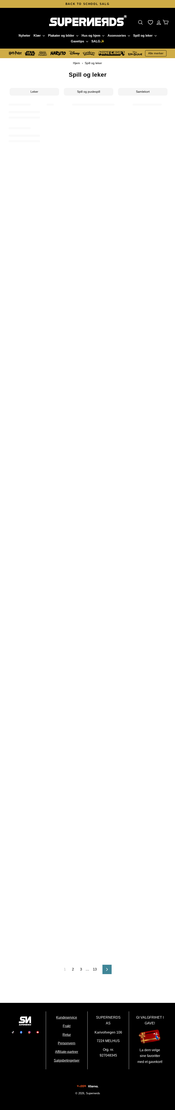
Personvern (67, 1043)
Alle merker (155, 53)
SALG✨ (97, 41)
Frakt (67, 1026)
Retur (67, 1035)
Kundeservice (66, 1017)
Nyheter (24, 35)
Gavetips (78, 41)
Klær (38, 35)
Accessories (117, 35)
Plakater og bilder (61, 35)
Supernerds (93, 1093)
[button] (141, 22)
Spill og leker (143, 35)
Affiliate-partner (66, 1052)
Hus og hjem (91, 35)
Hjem (76, 63)
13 (95, 969)
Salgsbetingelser (67, 1060)
